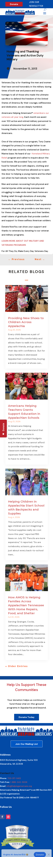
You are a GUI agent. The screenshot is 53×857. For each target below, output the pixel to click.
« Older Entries (16, 666)
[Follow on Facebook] (2, 817)
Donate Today (26, 717)
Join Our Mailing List (26, 743)
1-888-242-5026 (18, 782)
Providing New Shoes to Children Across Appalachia (26, 322)
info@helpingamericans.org (19, 786)
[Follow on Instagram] (8, 817)
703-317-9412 (14, 778)
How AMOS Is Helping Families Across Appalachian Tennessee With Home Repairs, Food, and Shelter (26, 605)
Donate (14, 4)
